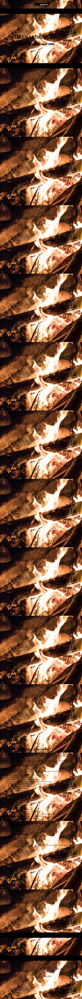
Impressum (20, 989)
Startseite (10, 989)
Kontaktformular (47, 971)
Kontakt (15, 989)
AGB (32, 989)
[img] (41, 4)
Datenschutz (27, 989)
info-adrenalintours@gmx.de (54, 969)
